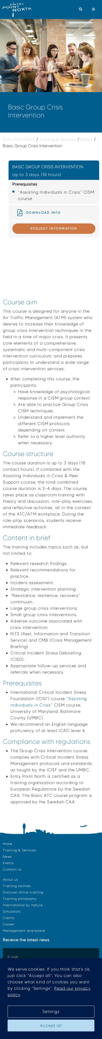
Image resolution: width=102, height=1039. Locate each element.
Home (7, 844)
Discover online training (23, 892)
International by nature (23, 905)
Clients (8, 918)
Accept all (51, 1025)
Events (8, 863)
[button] (80, 9)
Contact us (12, 869)
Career (9, 924)
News (7, 857)
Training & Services (19, 850)
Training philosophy (19, 899)
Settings (50, 1011)
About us (10, 880)
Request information (53, 228)
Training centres (17, 886)
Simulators (12, 912)
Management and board (24, 931)
